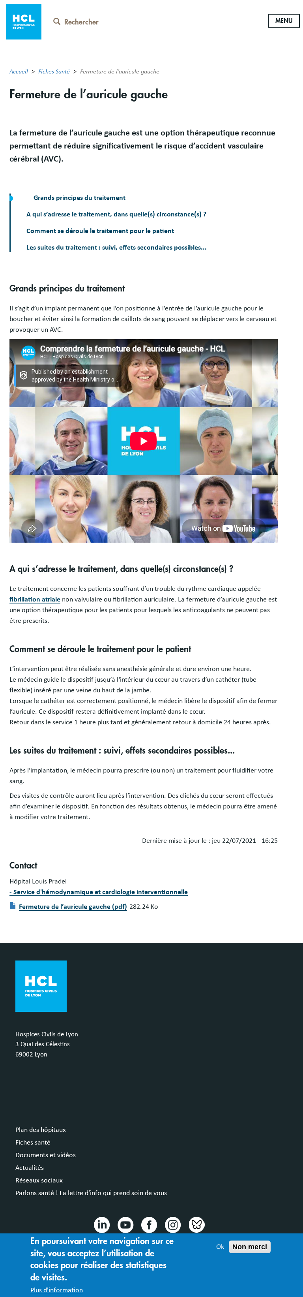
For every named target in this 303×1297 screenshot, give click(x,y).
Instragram (172, 1224)
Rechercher (81, 22)
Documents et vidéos (45, 1155)
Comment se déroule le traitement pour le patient (100, 231)
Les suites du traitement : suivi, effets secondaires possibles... (116, 247)
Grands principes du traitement (78, 197)
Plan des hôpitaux (40, 1129)
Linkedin (101, 1224)
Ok (220, 1246)
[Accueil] (23, 20)
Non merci (249, 1247)
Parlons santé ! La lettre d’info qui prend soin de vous (91, 1193)
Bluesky (196, 1224)
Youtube (125, 1224)
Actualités (29, 1167)
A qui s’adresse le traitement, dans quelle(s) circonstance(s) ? (116, 214)
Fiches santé (32, 1142)
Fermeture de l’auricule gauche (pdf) (73, 906)
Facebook (149, 1224)
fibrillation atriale (34, 599)
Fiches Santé (54, 71)
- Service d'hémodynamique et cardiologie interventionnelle (98, 892)
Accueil (18, 71)
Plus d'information (56, 1290)
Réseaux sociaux (39, 1180)
